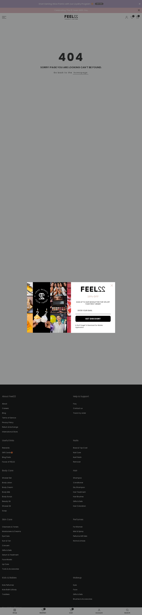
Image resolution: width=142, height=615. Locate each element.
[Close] (111, 285)
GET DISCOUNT (93, 318)
